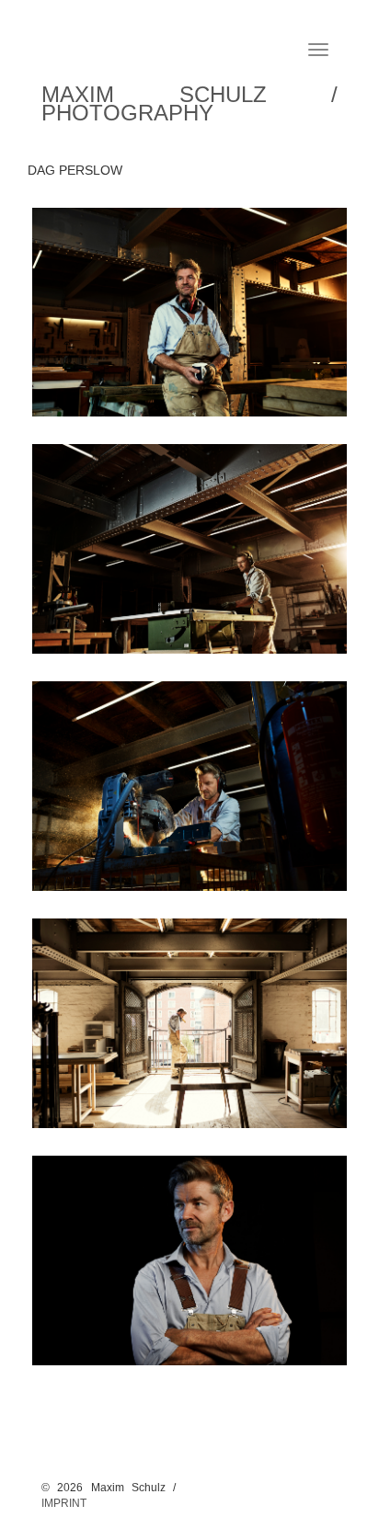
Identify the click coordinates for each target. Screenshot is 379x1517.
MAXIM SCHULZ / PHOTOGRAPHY (189, 100)
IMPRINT (63, 1503)
